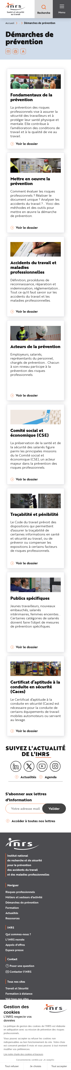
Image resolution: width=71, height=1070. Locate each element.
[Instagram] (55, 766)
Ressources (12, 918)
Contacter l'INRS (20, 972)
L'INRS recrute (14, 939)
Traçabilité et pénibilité (34, 514)
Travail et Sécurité (16, 988)
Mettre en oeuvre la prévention (30, 180)
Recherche (43, 13)
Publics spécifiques (30, 598)
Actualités (11, 913)
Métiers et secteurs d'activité (23, 897)
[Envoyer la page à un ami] (8, 51)
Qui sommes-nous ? (18, 934)
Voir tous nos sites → (18, 999)
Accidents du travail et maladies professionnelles (33, 267)
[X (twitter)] (28, 766)
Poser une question (22, 966)
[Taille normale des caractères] (23, 51)
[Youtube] (42, 766)
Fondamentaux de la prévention (31, 97)
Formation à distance (18, 994)
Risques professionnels (20, 892)
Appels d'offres (15, 945)
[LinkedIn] (15, 766)
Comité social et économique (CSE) (29, 432)
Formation (12, 908)
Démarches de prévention (21, 902)
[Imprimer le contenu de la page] (15, 51)
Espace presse (14, 950)
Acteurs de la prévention (35, 346)
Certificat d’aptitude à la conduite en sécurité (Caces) (35, 687)
